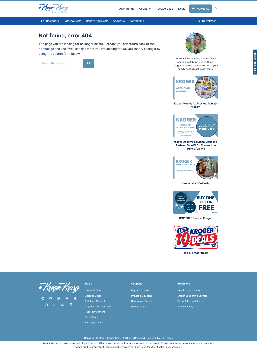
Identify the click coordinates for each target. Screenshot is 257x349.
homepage (46, 49)
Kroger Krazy (114, 338)
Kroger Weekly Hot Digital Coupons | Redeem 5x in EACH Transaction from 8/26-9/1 (196, 145)
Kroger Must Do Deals (195, 183)
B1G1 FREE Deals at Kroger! (195, 218)
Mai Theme (167, 338)
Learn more (206, 68)
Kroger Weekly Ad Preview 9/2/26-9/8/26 (196, 105)
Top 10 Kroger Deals (196, 253)
